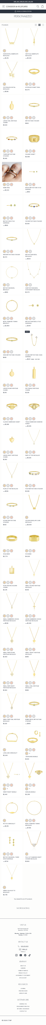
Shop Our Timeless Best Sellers (23, 1)
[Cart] (42, 6)
